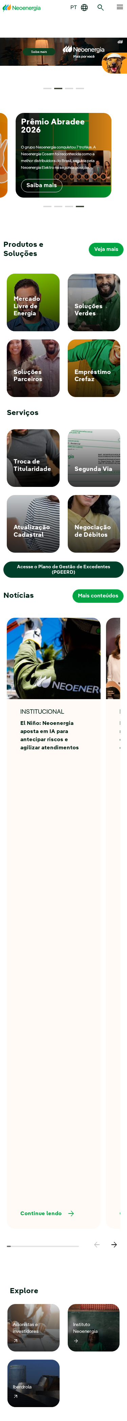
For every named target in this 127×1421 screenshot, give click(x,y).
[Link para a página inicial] (21, 7)
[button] (47, 88)
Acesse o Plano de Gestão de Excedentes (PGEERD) (63, 570)
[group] (63, 155)
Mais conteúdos (98, 596)
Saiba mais (41, 186)
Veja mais (106, 249)
